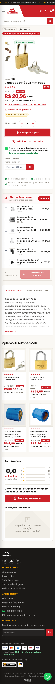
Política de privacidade (13, 588)
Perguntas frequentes (13, 602)
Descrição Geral (13, 290)
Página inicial (9, 29)
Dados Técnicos (33, 290)
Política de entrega (11, 606)
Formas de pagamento (18, 109)
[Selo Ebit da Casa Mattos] (20, 664)
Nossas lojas (8, 576)
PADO (13, 79)
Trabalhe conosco (11, 580)
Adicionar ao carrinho (27, 141)
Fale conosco (8, 598)
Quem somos (9, 572)
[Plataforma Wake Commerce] (27, 680)
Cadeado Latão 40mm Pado (37, 378)
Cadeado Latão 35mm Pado (11, 378)
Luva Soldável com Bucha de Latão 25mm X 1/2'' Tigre (39, 434)
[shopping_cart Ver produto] (14, 360)
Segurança (25, 29)
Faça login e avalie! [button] (28, 498)
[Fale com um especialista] (48, 677)
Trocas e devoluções (12, 584)
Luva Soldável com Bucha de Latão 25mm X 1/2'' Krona (12, 434)
